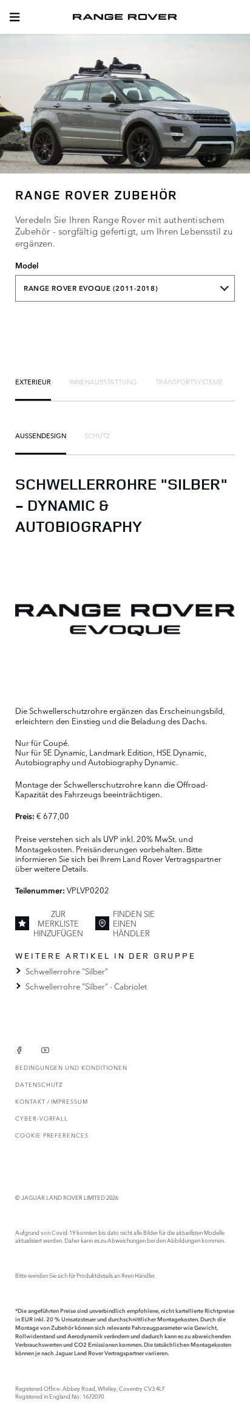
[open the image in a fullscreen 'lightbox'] (125, 620)
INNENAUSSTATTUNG (103, 381)
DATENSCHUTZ (38, 1084)
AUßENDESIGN (40, 435)
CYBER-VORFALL (41, 1118)
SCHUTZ (97, 435)
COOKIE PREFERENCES (52, 1135)
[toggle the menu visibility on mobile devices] (14, 17)
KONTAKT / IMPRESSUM (51, 1101)
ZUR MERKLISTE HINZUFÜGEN (58, 923)
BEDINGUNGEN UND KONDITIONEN (71, 1067)
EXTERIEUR (33, 381)
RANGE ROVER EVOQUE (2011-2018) (91, 288)
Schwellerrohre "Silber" (66, 970)
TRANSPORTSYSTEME (189, 381)
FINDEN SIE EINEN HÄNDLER (134, 923)
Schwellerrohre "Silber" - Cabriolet (86, 985)
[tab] (33, 381)
